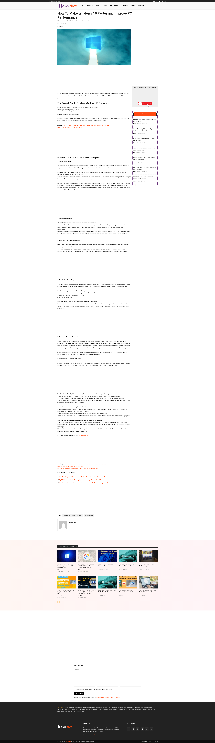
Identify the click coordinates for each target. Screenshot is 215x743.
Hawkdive (68, 741)
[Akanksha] (63, 525)
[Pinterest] (156, 1)
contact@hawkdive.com (96, 735)
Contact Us (150, 741)
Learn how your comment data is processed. (108, 697)
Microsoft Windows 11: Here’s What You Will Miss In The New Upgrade (77, 468)
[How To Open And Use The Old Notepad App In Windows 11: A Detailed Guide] (66, 556)
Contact (141, 5)
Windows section (83, 435)
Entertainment (115, 5)
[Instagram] (154, 1)
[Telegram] (159, 1)
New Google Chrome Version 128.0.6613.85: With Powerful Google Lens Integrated (86, 565)
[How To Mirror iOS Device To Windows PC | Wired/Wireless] (128, 582)
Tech (104, 5)
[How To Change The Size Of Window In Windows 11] (128, 556)
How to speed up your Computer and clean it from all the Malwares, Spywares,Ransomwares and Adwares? (91, 483)
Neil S (134, 123)
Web (97, 5)
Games (133, 5)
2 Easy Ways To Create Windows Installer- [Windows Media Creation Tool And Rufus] (87, 591)
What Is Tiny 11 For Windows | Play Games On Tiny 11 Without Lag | (65, 591)
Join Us (156, 741)
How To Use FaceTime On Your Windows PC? (70, 127)
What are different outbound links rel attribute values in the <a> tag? (86, 464)
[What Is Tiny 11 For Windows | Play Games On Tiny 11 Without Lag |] (66, 582)
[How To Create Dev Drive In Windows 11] (107, 556)
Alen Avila (59, 595)
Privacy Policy (144, 741)
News (125, 5)
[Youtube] (165, 1)
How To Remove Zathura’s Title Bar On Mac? (70, 466)
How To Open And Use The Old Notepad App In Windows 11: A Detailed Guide (65, 565)
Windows (62, 21)
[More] (124, 535)
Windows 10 (79, 515)
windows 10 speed (89, 515)
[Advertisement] (94, 80)
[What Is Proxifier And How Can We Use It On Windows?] (148, 582)
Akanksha (61, 26)
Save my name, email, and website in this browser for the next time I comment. (94, 689)
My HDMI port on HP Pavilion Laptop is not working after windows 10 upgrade (82, 480)
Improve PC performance (69, 515)
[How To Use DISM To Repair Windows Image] (148, 556)
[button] (156, 6)
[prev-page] (134, 185)
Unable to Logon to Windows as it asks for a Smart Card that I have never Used (83, 477)
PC (82, 5)
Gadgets (90, 5)
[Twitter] (162, 1)
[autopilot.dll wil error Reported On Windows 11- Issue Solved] (107, 582)
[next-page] (137, 185)
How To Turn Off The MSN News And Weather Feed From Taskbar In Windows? (86, 125)
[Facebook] (151, 1)
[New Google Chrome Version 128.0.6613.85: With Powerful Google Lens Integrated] (87, 556)
